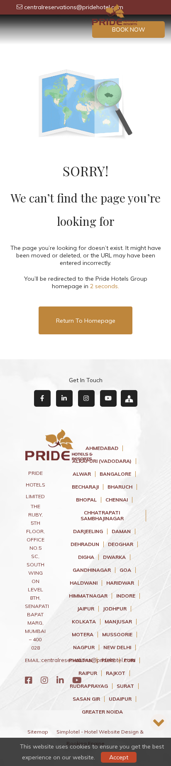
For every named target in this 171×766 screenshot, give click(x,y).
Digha (86, 557)
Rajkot (115, 673)
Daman (121, 531)
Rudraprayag (89, 686)
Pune (108, 660)
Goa (125, 570)
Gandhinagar (92, 570)
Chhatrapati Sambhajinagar (102, 515)
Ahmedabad (102, 448)
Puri (129, 660)
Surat (125, 686)
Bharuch (119, 487)
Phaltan (81, 660)
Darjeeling (88, 531)
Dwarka (114, 557)
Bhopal (86, 500)
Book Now (128, 29)
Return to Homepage (85, 320)
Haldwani (84, 583)
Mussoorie (117, 635)
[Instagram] (44, 680)
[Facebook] (28, 680)
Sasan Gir (86, 699)
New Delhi (117, 647)
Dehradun (85, 544)
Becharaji (85, 487)
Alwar (82, 474)
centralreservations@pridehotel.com (72, 7)
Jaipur (85, 609)
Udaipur (120, 699)
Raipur (87, 673)
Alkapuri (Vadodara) (102, 461)
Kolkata (84, 622)
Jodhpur (115, 609)
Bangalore (115, 474)
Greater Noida (102, 712)
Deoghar (120, 544)
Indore (125, 596)
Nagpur (84, 647)
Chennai (116, 500)
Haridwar (120, 583)
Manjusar (118, 622)
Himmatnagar (88, 596)
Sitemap (37, 732)
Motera (82, 635)
